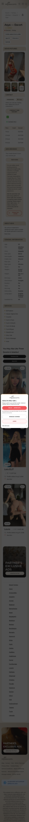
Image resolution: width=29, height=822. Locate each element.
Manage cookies (14, 416)
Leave (14, 421)
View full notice (5, 425)
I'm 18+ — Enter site (14, 408)
